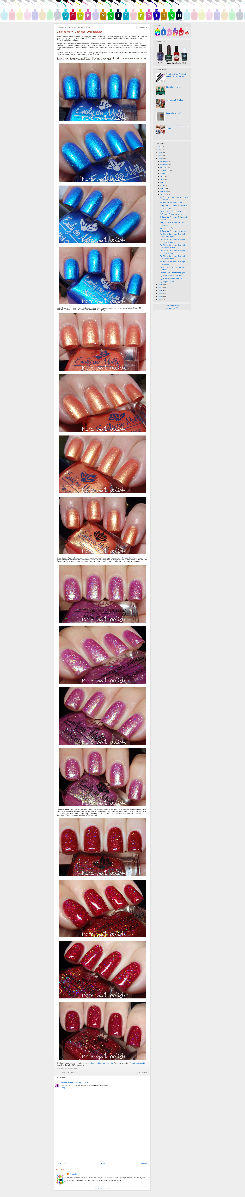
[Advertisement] (102, 1142)
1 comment (143, 27)
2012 (160, 293)
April (162, 185)
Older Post (144, 1164)
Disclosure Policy (172, 306)
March (163, 188)
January (163, 194)
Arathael (64, 1083)
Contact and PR (172, 308)
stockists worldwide (138, 1063)
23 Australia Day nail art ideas (171, 214)
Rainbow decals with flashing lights (173, 273)
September (164, 170)
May (162, 182)
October (163, 168)
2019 (160, 150)
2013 (160, 291)
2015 (160, 285)
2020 (160, 147)
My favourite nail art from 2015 (171, 276)
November (164, 164)
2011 (160, 296)
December (164, 162)
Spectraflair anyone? (173, 113)
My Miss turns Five (167, 228)
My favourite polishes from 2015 (171, 279)
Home (103, 1164)
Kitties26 (73, 1174)
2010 (160, 299)
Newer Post (62, 1164)
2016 (160, 159)
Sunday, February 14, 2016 (78, 1083)
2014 (160, 287)
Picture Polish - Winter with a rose (172, 211)
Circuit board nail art (173, 87)
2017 (160, 156)
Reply (63, 1088)
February (163, 191)
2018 (160, 153)
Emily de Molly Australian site (102, 1063)
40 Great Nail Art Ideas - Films (171, 203)
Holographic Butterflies (174, 100)
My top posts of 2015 (167, 282)
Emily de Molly (72, 1072)
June (162, 179)
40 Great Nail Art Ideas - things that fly (174, 231)
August (163, 173)
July (162, 176)
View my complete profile (102, 1188)
